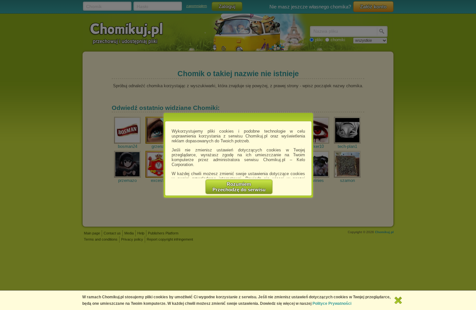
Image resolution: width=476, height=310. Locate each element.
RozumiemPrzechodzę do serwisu (239, 186)
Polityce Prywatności (331, 303)
